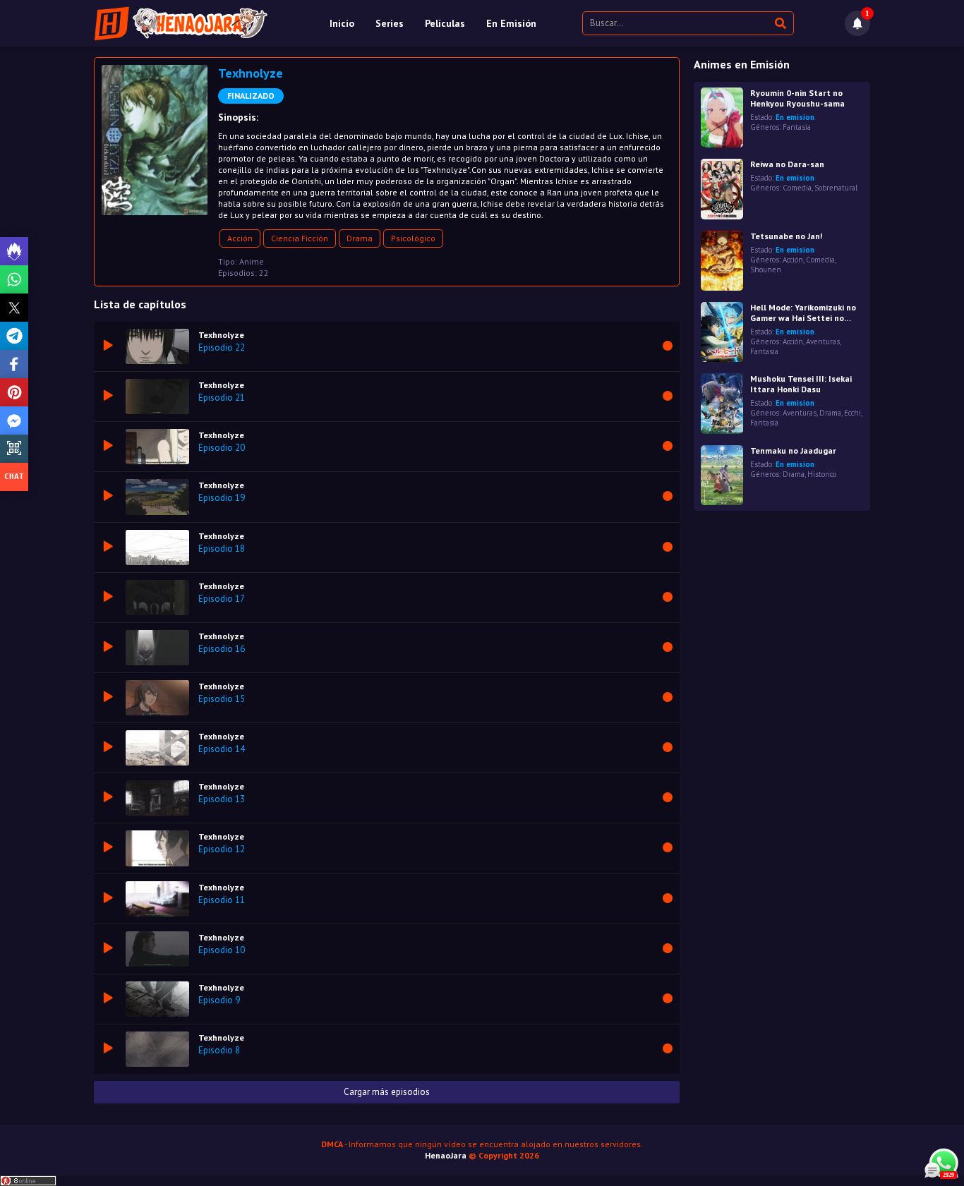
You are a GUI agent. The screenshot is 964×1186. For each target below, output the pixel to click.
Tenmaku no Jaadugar (793, 450)
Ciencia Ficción (299, 238)
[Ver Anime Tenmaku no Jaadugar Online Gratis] (722, 475)
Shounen (765, 269)
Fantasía (797, 127)
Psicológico (413, 238)
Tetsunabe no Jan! (786, 236)
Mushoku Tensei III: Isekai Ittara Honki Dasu (801, 383)
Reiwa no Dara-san (787, 164)
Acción (240, 238)
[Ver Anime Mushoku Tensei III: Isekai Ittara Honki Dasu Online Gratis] (722, 403)
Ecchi (852, 413)
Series (389, 23)
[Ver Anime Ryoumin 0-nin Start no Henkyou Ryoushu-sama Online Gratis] (722, 117)
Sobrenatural (835, 188)
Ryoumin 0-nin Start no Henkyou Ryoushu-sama (797, 98)
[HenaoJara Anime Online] (181, 23)
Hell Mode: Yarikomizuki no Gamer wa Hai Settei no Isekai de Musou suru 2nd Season (803, 312)
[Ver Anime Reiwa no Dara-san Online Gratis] (722, 189)
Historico (821, 474)
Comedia (797, 188)
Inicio (342, 23)
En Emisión (511, 23)
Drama (360, 238)
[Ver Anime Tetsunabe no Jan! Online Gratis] (722, 261)
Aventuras (823, 341)
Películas (445, 23)
